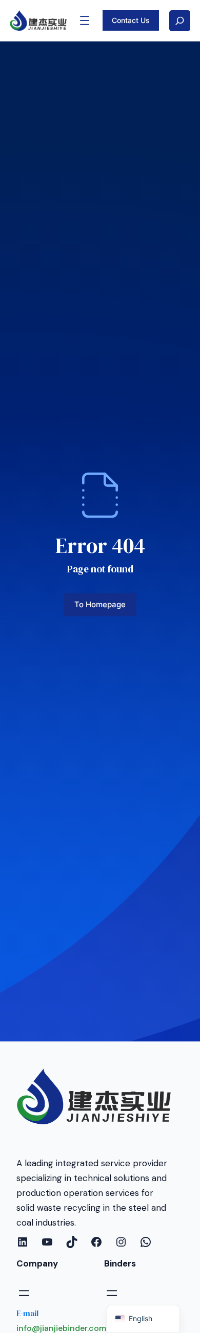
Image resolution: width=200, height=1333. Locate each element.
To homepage (100, 604)
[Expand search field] (179, 20)
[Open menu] (84, 20)
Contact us (131, 20)
